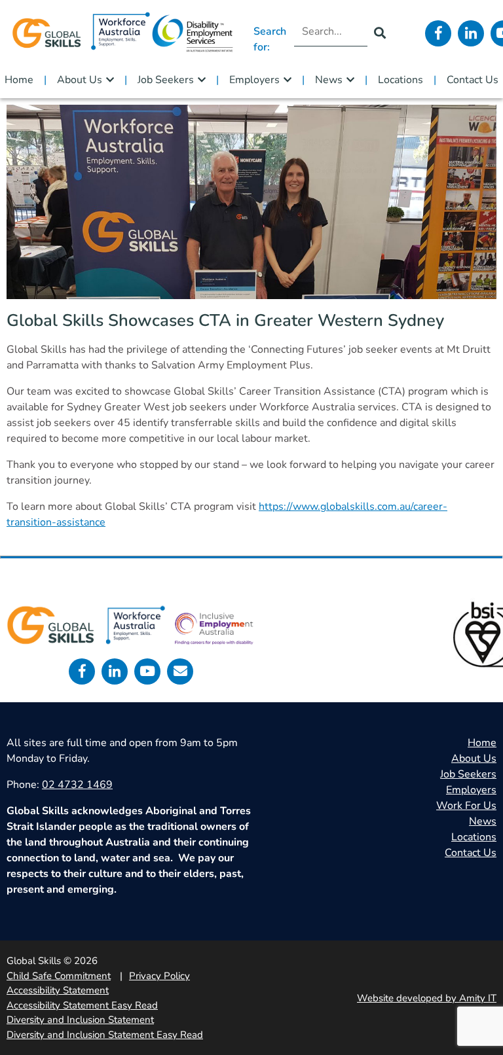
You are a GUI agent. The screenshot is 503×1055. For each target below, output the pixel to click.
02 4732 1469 (77, 785)
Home (19, 80)
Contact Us (472, 80)
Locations (400, 80)
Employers (254, 80)
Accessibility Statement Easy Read (82, 1005)
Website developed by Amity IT (426, 998)
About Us (79, 80)
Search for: (269, 39)
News (329, 80)
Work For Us (466, 805)
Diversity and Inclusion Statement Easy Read (105, 1034)
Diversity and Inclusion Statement (80, 1019)
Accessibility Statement (58, 990)
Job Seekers (166, 80)
